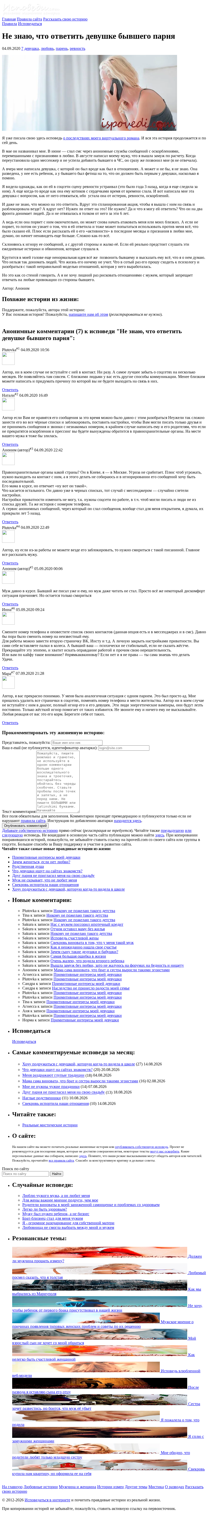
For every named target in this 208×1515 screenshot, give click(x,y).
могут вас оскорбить (164, 1151)
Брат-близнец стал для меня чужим (52, 1218)
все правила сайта (61, 1160)
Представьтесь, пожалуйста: (26, 742)
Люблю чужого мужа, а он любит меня (56, 1195)
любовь (47, 48)
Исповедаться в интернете (47, 1500)
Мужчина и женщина (77, 1487)
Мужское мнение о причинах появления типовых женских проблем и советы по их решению (103, 1324)
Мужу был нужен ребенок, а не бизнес (55, 1214)
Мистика (156, 1487)
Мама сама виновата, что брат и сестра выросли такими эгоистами (112, 970)
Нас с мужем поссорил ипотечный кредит (86, 924)
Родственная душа (28, 866)
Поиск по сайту (15, 1169)
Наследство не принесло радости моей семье (91, 988)
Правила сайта (29, 19)
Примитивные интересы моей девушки (46, 857)
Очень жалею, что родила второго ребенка (87, 961)
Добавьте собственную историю (30, 830)
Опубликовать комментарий (25, 826)
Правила (9, 24)
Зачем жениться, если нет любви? (41, 862)
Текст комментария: (19, 811)
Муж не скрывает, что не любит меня (44, 880)
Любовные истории (41, 1487)
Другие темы (136, 1487)
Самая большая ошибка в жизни (78, 956)
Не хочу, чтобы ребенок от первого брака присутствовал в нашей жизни (107, 1307)
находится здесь (127, 820)
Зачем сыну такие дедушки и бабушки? (84, 952)
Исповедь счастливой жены (74, 938)
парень (62, 48)
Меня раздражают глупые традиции (53, 1075)
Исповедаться (30, 24)
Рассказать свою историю (65, 19)
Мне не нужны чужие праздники (51, 1086)
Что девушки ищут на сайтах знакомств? (47, 871)
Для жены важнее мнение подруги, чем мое (60, 1200)
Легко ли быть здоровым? (44, 1209)
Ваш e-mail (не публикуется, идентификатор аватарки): (49, 748)
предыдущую (172, 830)
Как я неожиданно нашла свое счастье (83, 947)
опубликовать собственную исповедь (141, 1147)
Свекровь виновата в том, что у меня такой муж (92, 942)
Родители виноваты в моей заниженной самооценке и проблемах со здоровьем (91, 1205)
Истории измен (110, 1487)
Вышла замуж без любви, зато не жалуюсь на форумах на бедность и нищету (117, 965)
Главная (9, 19)
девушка (31, 48)
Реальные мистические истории (50, 1125)
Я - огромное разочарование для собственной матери (68, 1223)
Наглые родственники (41, 1098)
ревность (77, 48)
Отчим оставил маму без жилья (77, 929)
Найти (56, 1174)
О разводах (174, 1487)
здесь (159, 835)
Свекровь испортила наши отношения (45, 884)
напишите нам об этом (88, 314)
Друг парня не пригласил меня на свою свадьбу (53, 875)
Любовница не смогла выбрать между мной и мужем (68, 1227)
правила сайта (33, 820)
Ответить (10, 390)
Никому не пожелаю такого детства (84, 911)
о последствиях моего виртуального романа (101, 138)
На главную (12, 1487)
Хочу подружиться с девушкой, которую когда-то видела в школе (68, 889)
